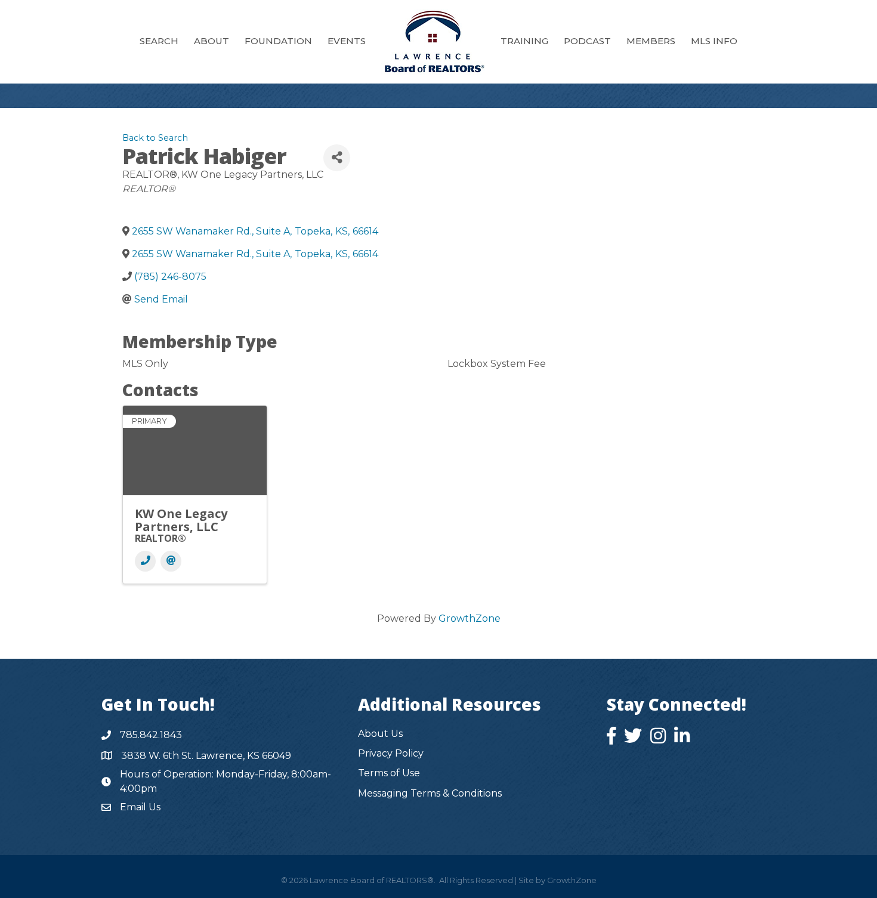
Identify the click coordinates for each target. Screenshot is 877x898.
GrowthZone (469, 618)
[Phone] (145, 561)
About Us (380, 733)
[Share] (336, 157)
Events (347, 41)
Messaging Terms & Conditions (430, 793)
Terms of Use (389, 773)
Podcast (587, 41)
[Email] (170, 561)
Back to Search (155, 137)
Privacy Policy (391, 753)
